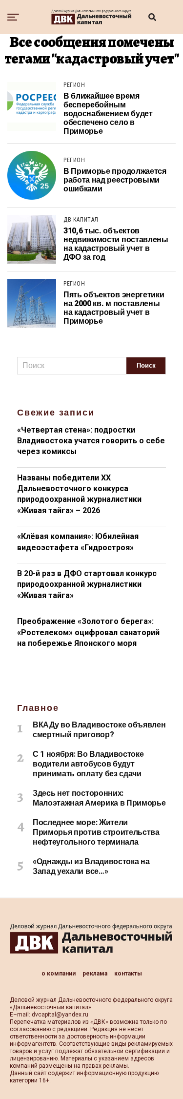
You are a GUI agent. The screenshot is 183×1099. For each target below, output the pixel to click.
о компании (58, 973)
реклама (94, 973)
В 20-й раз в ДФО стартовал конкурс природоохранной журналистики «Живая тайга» (87, 584)
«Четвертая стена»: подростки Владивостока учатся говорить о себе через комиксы (91, 440)
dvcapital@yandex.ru (60, 1014)
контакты (128, 973)
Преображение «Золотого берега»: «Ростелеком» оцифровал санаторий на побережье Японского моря (88, 632)
